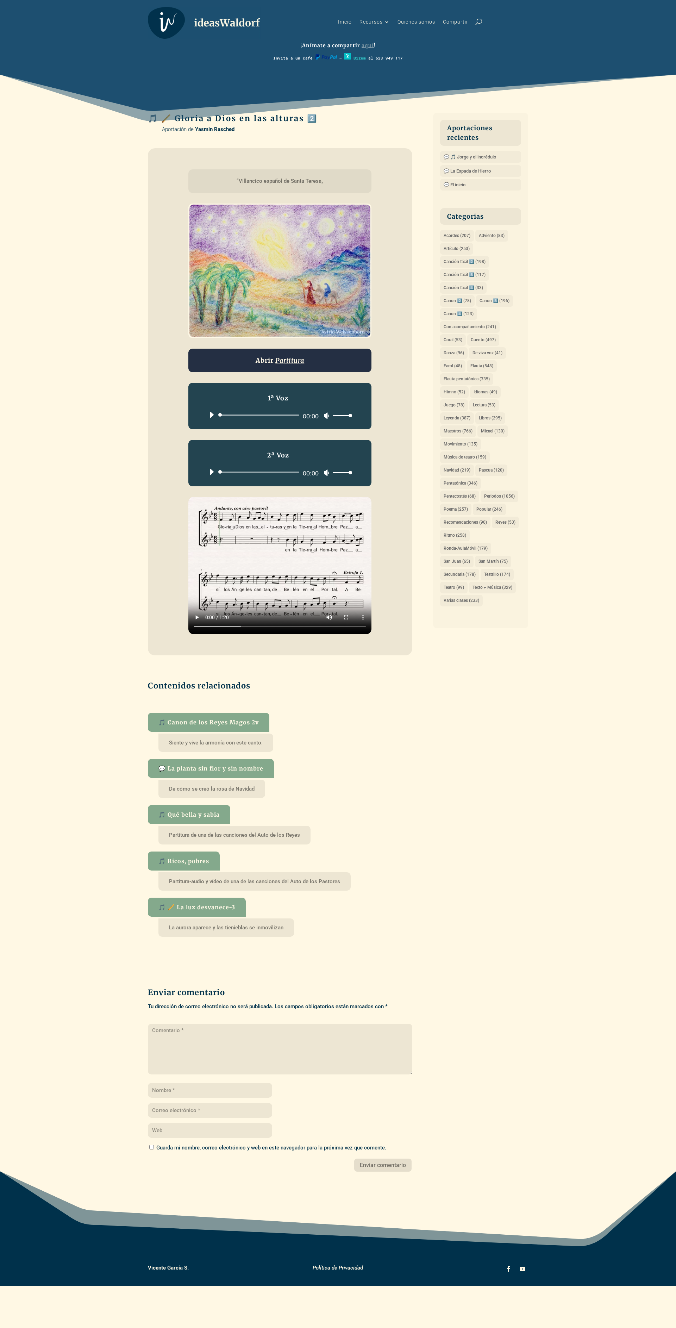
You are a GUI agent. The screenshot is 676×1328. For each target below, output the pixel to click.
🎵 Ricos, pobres (183, 861)
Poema (456, 509)
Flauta (481, 365)
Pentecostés (460, 496)
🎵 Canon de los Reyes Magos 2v (208, 722)
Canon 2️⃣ (457, 300)
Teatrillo (497, 574)
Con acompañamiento (470, 326)
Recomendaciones (465, 522)
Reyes (505, 522)
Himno (454, 391)
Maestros (458, 431)
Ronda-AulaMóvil (466, 548)
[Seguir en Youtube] (522, 1268)
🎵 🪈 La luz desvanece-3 (196, 907)
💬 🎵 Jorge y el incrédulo (470, 157)
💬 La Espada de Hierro (467, 171)
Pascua (491, 470)
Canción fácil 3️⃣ (465, 274)
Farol (453, 365)
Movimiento (460, 444)
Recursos (371, 22)
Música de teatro (465, 457)
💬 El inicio (454, 184)
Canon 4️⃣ (459, 313)
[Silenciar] (326, 415)
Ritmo (455, 535)
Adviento (492, 235)
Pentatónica (460, 483)
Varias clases (461, 600)
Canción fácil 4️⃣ (463, 287)
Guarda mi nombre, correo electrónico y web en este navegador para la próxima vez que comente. (271, 1148)
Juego (454, 405)
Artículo (457, 248)
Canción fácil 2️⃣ (465, 261)
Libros (490, 418)
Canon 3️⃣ (494, 300)
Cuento (483, 339)
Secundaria (460, 574)
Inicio (345, 22)
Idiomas (485, 391)
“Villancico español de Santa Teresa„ (280, 181)
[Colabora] (326, 58)
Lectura (484, 405)
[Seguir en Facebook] (508, 1268)
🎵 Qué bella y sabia (189, 814)
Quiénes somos (416, 22)
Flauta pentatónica (467, 378)
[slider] (340, 415)
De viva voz (487, 352)
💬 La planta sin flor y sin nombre (210, 768)
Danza (454, 352)
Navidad (457, 470)
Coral (453, 339)
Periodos (499, 496)
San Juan (457, 561)
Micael (493, 431)
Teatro (454, 587)
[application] (278, 415)
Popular (489, 509)
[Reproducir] (211, 414)
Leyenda (457, 418)
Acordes (457, 235)
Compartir (455, 22)
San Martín (493, 561)
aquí (368, 45)
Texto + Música (492, 587)
